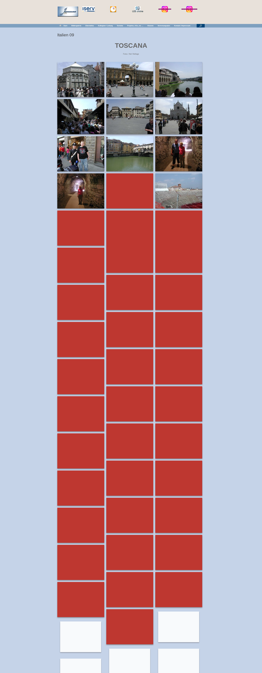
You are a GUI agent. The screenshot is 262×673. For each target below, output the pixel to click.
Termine (120, 26)
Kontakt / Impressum (182, 26)
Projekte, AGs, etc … (135, 26)
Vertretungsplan (164, 26)
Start (65, 26)
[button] (201, 25)
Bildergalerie (76, 26)
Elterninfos (89, 26)
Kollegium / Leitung (105, 26)
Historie (150, 26)
